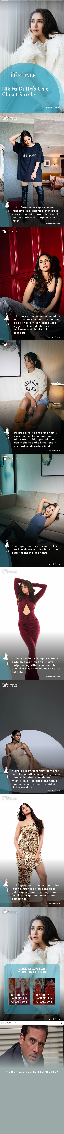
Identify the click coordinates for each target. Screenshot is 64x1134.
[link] (19, 991)
